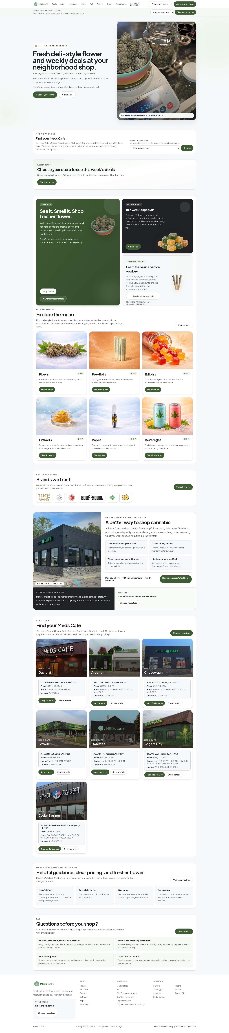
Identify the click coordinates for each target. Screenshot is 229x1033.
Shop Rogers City (154, 774)
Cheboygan (158, 989)
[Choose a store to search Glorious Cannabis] (71, 497)
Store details (65, 700)
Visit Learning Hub (181, 880)
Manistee (157, 993)
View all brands (183, 487)
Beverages (84, 1004)
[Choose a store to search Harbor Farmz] (112, 497)
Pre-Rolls (84, 989)
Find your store (47, 182)
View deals (67, 94)
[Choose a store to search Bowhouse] (92, 497)
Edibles (83, 993)
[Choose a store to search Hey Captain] (125, 497)
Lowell (178, 989)
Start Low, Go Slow (125, 997)
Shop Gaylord (47, 700)
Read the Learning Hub (143, 296)
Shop (62, 4)
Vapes (82, 1000)
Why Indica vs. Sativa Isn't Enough (131, 1004)
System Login (116, 1026)
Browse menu (184, 325)
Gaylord (156, 986)
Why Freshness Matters (127, 993)
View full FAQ (184, 931)
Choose (187, 148)
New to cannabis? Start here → (175, 579)
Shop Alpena (99, 703)
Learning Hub (122, 986)
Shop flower (48, 291)
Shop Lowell (46, 772)
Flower (83, 986)
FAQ (91, 4)
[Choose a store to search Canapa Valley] (59, 497)
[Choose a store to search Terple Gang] (44, 497)
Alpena (178, 986)
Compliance (121, 4)
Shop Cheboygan (154, 703)
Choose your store (184, 4)
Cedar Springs (159, 997)
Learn (83, 4)
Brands (100, 4)
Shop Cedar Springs (50, 849)
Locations (73, 4)
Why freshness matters (53, 299)
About (109, 4)
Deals (54, 4)
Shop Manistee (100, 772)
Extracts (83, 997)
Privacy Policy (82, 1026)
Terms (93, 1026)
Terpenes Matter (124, 1000)
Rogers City (180, 993)
